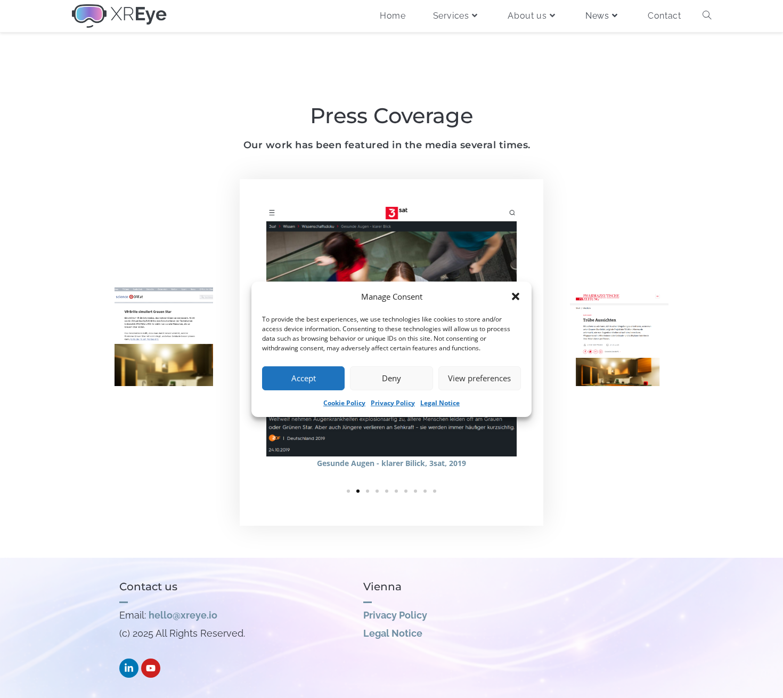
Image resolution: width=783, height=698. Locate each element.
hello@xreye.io (183, 615)
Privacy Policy (393, 402)
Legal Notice (440, 402)
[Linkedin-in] (128, 668)
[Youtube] (150, 668)
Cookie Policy (344, 402)
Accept (303, 378)
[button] (515, 296)
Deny (391, 378)
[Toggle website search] (707, 16)
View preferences (479, 378)
